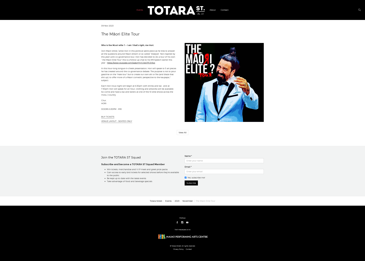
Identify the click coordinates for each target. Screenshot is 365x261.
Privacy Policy (178, 249)
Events (140, 10)
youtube (187, 222)
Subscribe (191, 183)
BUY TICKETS (107, 116)
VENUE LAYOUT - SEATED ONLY (116, 121)
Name (188, 156)
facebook (177, 222)
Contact (224, 10)
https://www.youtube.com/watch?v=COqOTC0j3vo (131, 63)
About (213, 10)
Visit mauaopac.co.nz (182, 230)
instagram (182, 222)
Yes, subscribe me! (196, 177)
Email (187, 167)
